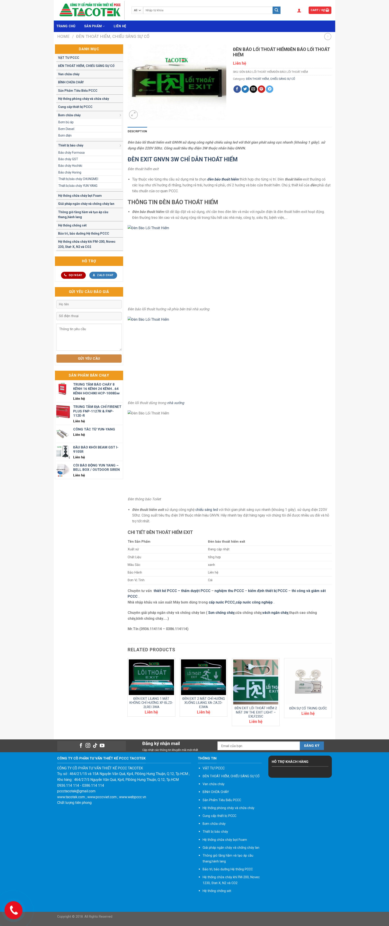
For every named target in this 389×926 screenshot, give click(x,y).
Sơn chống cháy (221, 612)
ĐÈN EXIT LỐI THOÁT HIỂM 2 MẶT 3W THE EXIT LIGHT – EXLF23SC (256, 712)
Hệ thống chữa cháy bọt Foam (80, 195)
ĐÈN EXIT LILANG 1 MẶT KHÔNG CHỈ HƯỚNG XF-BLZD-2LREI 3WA (151, 703)
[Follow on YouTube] (102, 745)
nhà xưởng (175, 403)
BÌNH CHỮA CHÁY (71, 82)
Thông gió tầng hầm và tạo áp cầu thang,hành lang (83, 214)
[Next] (331, 694)
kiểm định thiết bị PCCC (268, 591)
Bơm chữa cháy (69, 115)
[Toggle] (120, 115)
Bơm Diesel (66, 129)
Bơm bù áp (66, 122)
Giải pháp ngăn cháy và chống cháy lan (86, 204)
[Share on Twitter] (245, 89)
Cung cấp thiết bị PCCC (75, 107)
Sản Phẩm (93, 26)
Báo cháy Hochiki (70, 165)
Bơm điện (65, 135)
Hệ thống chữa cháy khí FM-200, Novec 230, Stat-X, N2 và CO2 (86, 244)
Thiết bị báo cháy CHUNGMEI (78, 179)
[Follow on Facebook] (80, 745)
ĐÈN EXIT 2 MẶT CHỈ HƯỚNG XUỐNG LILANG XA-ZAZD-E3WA (203, 703)
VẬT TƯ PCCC (68, 57)
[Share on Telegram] (269, 89)
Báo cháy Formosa (71, 152)
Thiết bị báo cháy (70, 145)
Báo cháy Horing (69, 172)
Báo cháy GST (68, 159)
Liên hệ (120, 26)
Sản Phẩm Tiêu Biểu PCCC (77, 90)
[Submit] (276, 10)
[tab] (137, 131)
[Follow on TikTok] (95, 745)
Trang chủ (65, 26)
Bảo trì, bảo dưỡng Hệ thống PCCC (83, 233)
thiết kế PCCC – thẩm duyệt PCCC (182, 591)
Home (63, 36)
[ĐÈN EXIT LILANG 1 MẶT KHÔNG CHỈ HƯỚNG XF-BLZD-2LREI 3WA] (151, 677)
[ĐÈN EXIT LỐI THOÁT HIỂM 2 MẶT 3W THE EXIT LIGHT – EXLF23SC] (255, 681)
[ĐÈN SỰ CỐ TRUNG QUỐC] (307, 681)
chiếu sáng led (206, 510)
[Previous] (127, 694)
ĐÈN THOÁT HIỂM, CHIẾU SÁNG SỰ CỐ (112, 36)
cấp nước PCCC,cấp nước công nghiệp (241, 602)
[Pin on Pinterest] (261, 89)
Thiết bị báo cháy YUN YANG (77, 185)
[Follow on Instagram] (88, 745)
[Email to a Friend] (253, 89)
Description (137, 131)
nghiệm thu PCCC (230, 591)
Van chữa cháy (68, 74)
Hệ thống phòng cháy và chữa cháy (83, 99)
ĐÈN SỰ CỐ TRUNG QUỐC (308, 708)
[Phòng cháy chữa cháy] (91, 10)
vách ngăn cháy (275, 612)
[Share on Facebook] (237, 89)
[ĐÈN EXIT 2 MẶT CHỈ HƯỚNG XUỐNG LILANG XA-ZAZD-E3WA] (203, 677)
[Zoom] (133, 114)
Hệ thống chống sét (72, 225)
